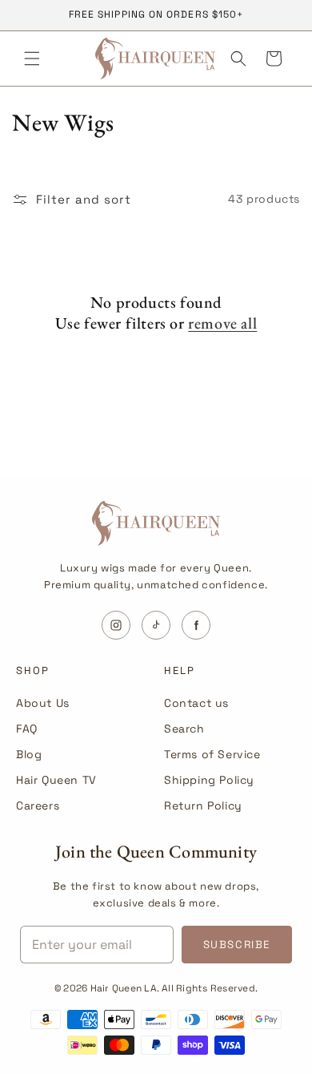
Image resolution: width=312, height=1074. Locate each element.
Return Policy (203, 805)
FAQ (27, 728)
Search (184, 728)
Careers (37, 805)
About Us (43, 703)
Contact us (196, 703)
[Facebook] (196, 625)
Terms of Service (212, 754)
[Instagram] (116, 625)
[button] (32, 58)
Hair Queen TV (56, 780)
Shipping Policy (209, 780)
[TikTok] (156, 625)
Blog (29, 754)
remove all (222, 323)
